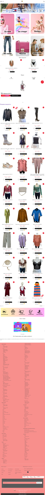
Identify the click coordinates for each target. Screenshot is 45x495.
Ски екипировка (5, 436)
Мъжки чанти (4, 449)
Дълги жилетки (5, 393)
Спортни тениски (27, 390)
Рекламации (3, 470)
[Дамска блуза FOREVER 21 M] (37, 191)
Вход (2, 474)
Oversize (26, 360)
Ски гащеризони (5, 386)
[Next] (43, 8)
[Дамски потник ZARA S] (37, 140)
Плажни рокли (26, 368)
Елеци (3, 388)
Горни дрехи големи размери (6, 377)
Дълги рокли (26, 367)
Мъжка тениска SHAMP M (37, 224)
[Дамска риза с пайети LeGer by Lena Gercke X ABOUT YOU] (7, 114)
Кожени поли (26, 357)
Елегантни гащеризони (6, 373)
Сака (24, 370)
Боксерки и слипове (5, 407)
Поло (25, 359)
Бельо (3, 353)
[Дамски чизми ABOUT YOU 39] (37, 114)
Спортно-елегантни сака (28, 371)
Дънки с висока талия (5, 383)
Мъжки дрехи (4, 402)
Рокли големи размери (6, 379)
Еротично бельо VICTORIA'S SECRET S (22, 148)
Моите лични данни (22, 492)
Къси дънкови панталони (6, 399)
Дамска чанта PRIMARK (22, 199)
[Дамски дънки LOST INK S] (7, 240)
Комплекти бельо (5, 358)
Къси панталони (4, 398)
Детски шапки (26, 413)
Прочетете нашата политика (23, 490)
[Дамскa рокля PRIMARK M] (7, 289)
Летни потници (26, 398)
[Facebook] (24, 472)
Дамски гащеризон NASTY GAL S (7, 224)
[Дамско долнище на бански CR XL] (33, 63)
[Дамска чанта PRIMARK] (22, 191)
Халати (4, 363)
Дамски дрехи (4, 344)
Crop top (26, 376)
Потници (4, 361)
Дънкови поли (26, 356)
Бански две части (5, 349)
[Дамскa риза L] (22, 165)
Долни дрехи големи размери (6, 378)
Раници (4, 447)
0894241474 (28, 470)
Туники (25, 378)
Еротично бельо (5, 356)
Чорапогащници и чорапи (6, 364)
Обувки (3, 458)
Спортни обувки (5, 460)
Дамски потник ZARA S (37, 148)
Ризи (24, 361)
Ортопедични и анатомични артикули (29, 428)
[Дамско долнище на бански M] (11, 63)
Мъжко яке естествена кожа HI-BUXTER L (22, 224)
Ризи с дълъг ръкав (27, 362)
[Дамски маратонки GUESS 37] (7, 165)
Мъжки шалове (26, 407)
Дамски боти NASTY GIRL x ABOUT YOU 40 (8, 149)
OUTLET (24, 434)
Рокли (25, 364)
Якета (25, 381)
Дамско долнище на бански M (11, 68)
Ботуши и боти (26, 403)
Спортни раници (5, 453)
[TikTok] (28, 472)
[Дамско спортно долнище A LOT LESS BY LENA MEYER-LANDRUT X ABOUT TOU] (37, 165)
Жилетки (4, 416)
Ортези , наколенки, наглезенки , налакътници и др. (30, 431)
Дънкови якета (26, 383)
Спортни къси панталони (28, 343)
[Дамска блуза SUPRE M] (22, 265)
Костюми (4, 397)
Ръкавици (25, 416)
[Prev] (1, 8)
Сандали (4, 462)
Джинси (4, 382)
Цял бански (4, 352)
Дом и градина (26, 453)
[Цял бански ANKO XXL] (22, 85)
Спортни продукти (26, 432)
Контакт (9, 472)
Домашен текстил (26, 420)
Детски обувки (26, 400)
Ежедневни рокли (27, 365)
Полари (4, 369)
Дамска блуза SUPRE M (22, 273)
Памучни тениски (27, 375)
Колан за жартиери (5, 357)
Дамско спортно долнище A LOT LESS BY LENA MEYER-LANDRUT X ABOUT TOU (37, 175)
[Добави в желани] (8, 71)
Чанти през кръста (5, 450)
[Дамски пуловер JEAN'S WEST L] (37, 240)
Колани (25, 410)
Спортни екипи (26, 394)
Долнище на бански (5, 350)
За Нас (2, 472)
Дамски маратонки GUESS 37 (7, 174)
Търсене (9, 474)
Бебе (3, 437)
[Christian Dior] (11, 78)
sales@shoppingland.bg (29, 468)
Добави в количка (15, 95)
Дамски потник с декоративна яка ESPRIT (22, 123)
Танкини (4, 351)
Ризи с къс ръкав (27, 363)
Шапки (25, 409)
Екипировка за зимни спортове (6, 385)
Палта (25, 440)
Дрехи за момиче (5, 434)
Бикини (4, 354)
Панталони (25, 349)
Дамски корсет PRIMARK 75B (37, 273)
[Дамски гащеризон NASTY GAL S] (7, 216)
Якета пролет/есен (27, 384)
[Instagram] (26, 472)
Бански (3, 348)
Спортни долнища (5, 346)
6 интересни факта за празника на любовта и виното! (29, 337)
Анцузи (3, 345)
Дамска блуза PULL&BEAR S (7, 199)
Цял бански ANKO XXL (8, 93)
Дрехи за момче (5, 435)
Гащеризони (4, 371)
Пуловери (25, 358)
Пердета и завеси (26, 419)
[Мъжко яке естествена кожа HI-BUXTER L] (22, 216)
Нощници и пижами (5, 359)
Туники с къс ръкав (27, 379)
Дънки (3, 381)
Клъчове (4, 444)
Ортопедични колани (26, 429)
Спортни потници (27, 391)
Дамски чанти (4, 443)
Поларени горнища (27, 396)
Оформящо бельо (5, 360)
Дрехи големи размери (5, 412)
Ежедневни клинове (5, 396)
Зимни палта (26, 347)
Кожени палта (26, 348)
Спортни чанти (5, 446)
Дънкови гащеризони (5, 372)
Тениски (25, 373)
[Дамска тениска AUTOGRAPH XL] (22, 240)
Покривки (25, 421)
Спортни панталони (27, 350)
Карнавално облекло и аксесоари (28, 414)
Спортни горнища (5, 405)
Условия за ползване (18, 470)
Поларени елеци (5, 390)
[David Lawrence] (33, 78)
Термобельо (4, 362)
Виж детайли (9, 128)
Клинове (4, 394)
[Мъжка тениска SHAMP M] (37, 216)
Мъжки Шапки (26, 411)
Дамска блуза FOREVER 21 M (37, 199)
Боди (3, 368)
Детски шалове (26, 408)
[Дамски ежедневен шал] (22, 289)
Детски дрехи (4, 433)
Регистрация (10, 470)
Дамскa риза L (22, 174)
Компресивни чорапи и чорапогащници (29, 430)
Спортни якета (26, 385)
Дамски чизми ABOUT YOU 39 (37, 123)
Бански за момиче (5, 440)
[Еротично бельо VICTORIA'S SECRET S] (22, 140)
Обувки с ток (4, 461)
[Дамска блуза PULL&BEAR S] (7, 191)
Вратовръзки (25, 415)
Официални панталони (27, 352)
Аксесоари (24, 404)
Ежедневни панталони (27, 351)
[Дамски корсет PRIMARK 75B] (37, 265)
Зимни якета (26, 382)
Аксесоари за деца (26, 412)
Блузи (3, 410)
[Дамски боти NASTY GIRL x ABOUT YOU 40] (7, 140)
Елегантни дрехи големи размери (7, 380)
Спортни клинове (5, 395)
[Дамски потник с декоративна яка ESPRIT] (22, 114)
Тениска (26, 444)
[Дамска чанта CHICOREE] (7, 265)
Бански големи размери (6, 376)
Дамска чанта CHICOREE (8, 273)
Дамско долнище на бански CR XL (33, 68)
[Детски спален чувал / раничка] (37, 289)
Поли (25, 447)
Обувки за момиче (27, 402)
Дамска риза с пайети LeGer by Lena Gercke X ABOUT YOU (8, 124)
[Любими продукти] (42, 1)
